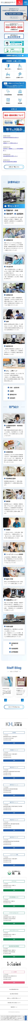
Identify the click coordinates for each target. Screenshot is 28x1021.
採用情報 (20, 103)
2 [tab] (10, 700)
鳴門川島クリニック (14, 784)
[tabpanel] (7, 687)
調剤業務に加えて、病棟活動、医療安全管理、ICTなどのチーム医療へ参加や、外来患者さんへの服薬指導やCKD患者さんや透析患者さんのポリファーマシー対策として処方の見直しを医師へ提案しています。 (14, 507)
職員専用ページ (14, 1007)
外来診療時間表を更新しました (10, 156)
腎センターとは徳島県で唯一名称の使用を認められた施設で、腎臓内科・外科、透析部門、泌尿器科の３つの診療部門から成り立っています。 (13, 220)
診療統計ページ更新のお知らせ (10, 143)
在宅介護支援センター (14, 897)
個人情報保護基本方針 (14, 989)
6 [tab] (15, 700)
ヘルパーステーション (14, 930)
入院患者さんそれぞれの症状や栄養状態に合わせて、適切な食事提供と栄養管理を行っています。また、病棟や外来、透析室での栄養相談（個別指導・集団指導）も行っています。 (13, 457)
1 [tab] (8, 700)
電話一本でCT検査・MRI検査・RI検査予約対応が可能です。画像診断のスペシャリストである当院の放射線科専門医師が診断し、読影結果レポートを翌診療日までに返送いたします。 (13, 605)
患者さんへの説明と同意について (14, 998)
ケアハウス (14, 881)
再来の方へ (20, 69)
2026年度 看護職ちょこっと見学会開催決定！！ (13, 149)
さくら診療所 (14, 971)
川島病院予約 (19, 4)
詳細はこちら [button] (17, 1019)
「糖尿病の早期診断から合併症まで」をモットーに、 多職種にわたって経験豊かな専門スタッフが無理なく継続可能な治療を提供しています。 (13, 350)
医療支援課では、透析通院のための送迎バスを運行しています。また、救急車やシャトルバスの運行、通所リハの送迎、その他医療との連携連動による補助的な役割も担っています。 (13, 631)
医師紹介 (8, 103)
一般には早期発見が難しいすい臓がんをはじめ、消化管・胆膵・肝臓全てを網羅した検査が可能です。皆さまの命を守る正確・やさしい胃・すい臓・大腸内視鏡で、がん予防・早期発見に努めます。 (13, 272)
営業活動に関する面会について (14, 1002)
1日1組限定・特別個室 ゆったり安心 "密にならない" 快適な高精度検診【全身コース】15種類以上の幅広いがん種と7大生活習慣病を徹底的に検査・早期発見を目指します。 (14, 370)
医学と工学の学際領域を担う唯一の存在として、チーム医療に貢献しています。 (13, 581)
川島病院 (14, 732)
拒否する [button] (23, 1018)
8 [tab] (18, 700)
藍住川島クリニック (14, 837)
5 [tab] (14, 700)
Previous (5, 700)
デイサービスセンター (14, 912)
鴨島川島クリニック (14, 767)
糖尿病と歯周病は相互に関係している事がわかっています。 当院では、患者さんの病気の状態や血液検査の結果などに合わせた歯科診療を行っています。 (13, 325)
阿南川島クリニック (14, 819)
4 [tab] (12, 700)
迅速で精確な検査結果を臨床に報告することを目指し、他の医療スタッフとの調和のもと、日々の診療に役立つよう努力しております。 (13, 430)
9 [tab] (19, 700)
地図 (14, 743)
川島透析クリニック (14, 750)
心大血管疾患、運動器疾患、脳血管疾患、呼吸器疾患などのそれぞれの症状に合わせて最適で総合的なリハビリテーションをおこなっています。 (13, 558)
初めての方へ (8, 69)
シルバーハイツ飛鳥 (14, 854)
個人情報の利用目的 (14, 993)
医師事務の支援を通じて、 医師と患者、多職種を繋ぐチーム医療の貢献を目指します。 (13, 481)
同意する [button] (25, 1018)
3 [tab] (11, 700)
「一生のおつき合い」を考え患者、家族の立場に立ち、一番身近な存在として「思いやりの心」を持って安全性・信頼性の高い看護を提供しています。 (13, 534)
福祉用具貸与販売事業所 (14, 946)
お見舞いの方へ (20, 77)
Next (22, 700)
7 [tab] (17, 700)
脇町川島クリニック (14, 802)
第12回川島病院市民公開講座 (10, 161)
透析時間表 (20, 94)
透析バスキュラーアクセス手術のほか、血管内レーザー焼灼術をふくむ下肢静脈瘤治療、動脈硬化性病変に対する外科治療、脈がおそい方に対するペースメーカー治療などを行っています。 (13, 245)
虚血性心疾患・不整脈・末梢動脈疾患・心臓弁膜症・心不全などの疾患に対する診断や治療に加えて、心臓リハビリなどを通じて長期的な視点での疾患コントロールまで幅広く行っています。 (13, 300)
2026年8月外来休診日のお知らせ (11, 137)
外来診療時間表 (8, 94)
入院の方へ (8, 77)
